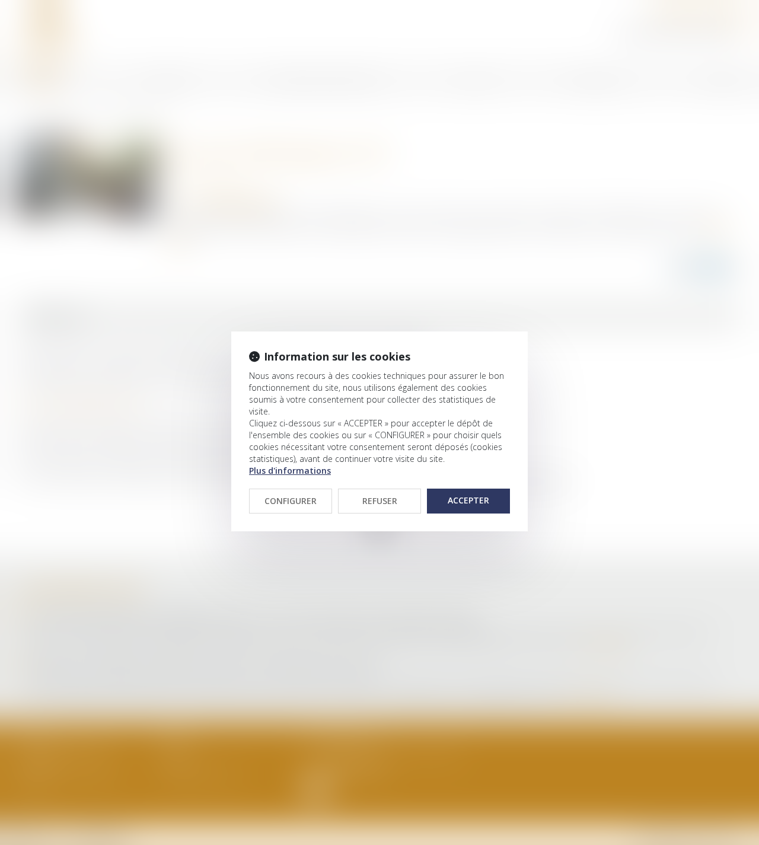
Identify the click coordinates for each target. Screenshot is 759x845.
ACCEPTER (468, 500)
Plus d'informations (290, 470)
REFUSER (379, 500)
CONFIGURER (290, 500)
